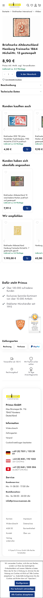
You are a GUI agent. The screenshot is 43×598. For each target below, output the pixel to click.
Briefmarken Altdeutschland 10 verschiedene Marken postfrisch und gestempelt (16, 197)
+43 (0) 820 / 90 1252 (24, 459)
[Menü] (4, 5)
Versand (9, 437)
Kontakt (9, 533)
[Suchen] (28, 5)
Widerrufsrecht (12, 428)
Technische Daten (10, 91)
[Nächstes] (39, 129)
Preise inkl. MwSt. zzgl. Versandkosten (18, 65)
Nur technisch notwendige (22, 588)
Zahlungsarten (11, 433)
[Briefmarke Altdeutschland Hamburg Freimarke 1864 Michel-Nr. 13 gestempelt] (21, 29)
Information (12, 423)
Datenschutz (28, 523)
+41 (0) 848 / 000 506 (24, 467)
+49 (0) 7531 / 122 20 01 (23, 452)
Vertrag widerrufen (10, 539)
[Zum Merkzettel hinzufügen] (5, 113)
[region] (21, 29)
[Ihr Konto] (36, 5)
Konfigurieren (22, 583)
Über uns (26, 533)
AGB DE (9, 528)
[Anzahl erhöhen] (12, 74)
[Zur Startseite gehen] (14, 5)
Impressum (27, 518)
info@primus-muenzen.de (18, 500)
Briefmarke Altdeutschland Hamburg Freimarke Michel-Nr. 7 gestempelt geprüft (16, 248)
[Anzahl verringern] (4, 74)
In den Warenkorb (28, 74)
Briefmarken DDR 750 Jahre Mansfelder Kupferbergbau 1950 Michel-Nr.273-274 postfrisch (16, 139)
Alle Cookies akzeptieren (22, 594)
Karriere (9, 518)
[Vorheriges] (4, 129)
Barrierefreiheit (29, 528)
